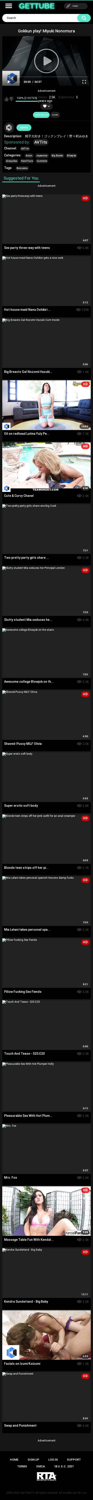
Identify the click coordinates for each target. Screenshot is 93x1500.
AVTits (40, 142)
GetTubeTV (28, 1492)
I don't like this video (11, 99)
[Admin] (9, 127)
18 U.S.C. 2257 (64, 1466)
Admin (24, 127)
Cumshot (42, 161)
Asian (29, 155)
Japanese (41, 155)
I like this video (6, 99)
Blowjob (71, 155)
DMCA (40, 1466)
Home (14, 1459)
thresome (22, 168)
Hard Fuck (27, 161)
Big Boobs (57, 155)
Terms (22, 1466)
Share (55, 115)
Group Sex (11, 161)
